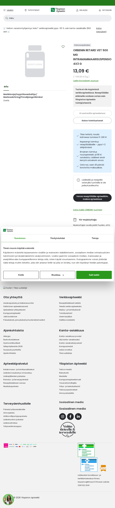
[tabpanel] (34, 97)
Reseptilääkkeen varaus (14, 383)
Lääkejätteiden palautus (14, 376)
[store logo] (58, 10)
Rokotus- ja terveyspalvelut (15, 379)
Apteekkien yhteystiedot (14, 309)
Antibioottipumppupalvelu (15, 416)
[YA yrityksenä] (67, 429)
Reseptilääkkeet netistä (70, 303)
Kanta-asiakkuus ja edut (70, 336)
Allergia (6, 336)
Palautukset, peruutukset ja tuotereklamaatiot (24, 320)
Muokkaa (55, 275)
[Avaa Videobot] (8, 499)
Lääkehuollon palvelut (13, 419)
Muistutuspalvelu (11, 386)
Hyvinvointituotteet (11, 343)
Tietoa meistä (65, 369)
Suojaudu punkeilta (12, 349)
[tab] (6, 87)
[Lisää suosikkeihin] (63, 46)
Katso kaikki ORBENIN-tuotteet (87, 209)
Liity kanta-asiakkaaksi (69, 339)
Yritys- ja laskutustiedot (69, 386)
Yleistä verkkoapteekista (70, 306)
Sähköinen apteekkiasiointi (15, 306)
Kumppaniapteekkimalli (70, 379)
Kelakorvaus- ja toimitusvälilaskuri (18, 369)
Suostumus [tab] (20, 238)
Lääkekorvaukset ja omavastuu (17, 373)
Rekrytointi (64, 373)
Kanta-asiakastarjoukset (70, 343)
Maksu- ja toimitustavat (69, 309)
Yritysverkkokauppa (12, 426)
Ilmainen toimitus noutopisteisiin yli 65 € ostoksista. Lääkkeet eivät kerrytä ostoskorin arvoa (92, 156)
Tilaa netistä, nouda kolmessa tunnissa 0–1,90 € (93, 136)
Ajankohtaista (9, 353)
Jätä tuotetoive (10, 316)
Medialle (63, 376)
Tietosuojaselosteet (68, 389)
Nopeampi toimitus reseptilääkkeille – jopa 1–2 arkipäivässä (92, 144)
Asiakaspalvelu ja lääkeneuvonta (18, 303)
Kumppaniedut (66, 346)
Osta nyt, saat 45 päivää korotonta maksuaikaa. (92, 166)
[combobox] (57, 18)
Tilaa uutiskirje (65, 353)
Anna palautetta (66, 393)
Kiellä (21, 275)
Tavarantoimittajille (68, 383)
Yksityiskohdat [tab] (57, 238)
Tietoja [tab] (95, 238)
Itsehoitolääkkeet (11, 339)
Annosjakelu (9, 412)
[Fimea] (86, 450)
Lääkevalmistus (10, 423)
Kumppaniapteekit (11, 313)
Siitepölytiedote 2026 (13, 346)
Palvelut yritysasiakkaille (14, 409)
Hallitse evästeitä (67, 320)
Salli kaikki (94, 275)
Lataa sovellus (65, 349)
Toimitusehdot (65, 313)
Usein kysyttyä (65, 316)
